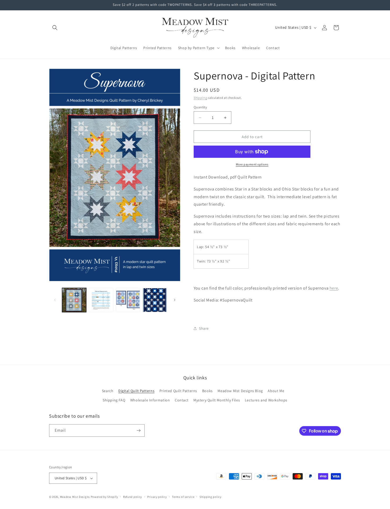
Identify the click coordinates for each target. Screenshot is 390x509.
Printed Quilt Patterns (178, 390)
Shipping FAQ (114, 400)
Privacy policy (157, 497)
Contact (181, 400)
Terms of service (183, 497)
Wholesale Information (150, 400)
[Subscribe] (138, 430)
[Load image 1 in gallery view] (74, 300)
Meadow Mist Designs (75, 497)
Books (207, 390)
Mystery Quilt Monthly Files (216, 400)
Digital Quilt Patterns (136, 390)
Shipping (200, 98)
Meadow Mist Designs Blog (240, 390)
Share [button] (204, 328)
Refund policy (132, 497)
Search (108, 390)
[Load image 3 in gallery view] (128, 300)
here (334, 288)
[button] (55, 27)
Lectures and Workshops (266, 400)
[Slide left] (55, 300)
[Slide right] (174, 300)
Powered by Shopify (104, 497)
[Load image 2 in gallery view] (101, 300)
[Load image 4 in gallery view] (155, 300)
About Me (276, 390)
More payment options (252, 164)
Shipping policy (211, 497)
